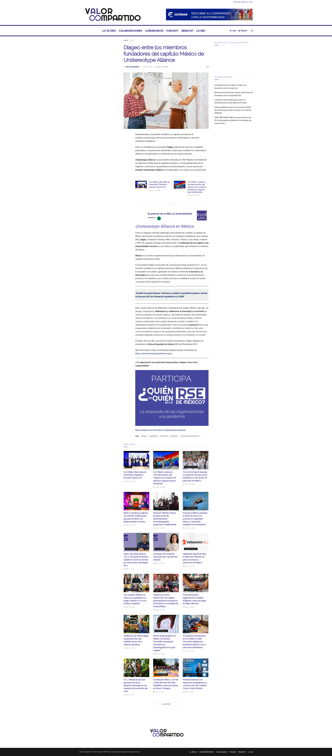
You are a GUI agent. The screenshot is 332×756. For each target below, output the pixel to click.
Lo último (109, 30)
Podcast (172, 30)
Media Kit (187, 30)
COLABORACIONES (130, 30)
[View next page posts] (174, 203)
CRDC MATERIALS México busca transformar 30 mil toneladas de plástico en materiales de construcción (232, 120)
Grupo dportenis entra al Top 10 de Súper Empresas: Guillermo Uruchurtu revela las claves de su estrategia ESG (136, 560)
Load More (166, 704)
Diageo (144, 436)
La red (200, 30)
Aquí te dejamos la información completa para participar (160, 430)
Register (243, 31)
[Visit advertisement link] (209, 14)
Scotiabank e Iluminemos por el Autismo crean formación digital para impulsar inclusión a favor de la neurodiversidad (194, 642)
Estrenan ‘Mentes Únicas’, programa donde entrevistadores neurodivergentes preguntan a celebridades (165, 519)
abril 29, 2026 (159, 563)
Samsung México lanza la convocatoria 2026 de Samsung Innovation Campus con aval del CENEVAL (232, 110)
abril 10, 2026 (159, 654)
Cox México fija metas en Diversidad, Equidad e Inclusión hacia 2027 (159, 184)
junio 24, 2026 (189, 484)
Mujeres (174, 436)
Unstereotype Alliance (190, 436)
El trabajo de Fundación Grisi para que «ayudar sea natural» (165, 557)
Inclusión (164, 436)
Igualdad (153, 436)
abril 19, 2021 (148, 67)
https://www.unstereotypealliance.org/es (153, 353)
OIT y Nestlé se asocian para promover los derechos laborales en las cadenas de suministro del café (136, 685)
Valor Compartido (132, 67)
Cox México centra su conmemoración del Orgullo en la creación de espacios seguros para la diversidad (196, 187)
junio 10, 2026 (189, 528)
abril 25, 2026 (189, 566)
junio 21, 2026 (130, 525)
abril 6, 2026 (129, 695)
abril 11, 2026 (130, 648)
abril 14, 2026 (189, 607)
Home (126, 40)
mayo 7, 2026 (129, 569)
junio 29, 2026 (194, 195)
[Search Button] (252, 30)
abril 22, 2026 (130, 607)
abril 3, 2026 (188, 692)
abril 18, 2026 (159, 610)
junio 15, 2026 (159, 528)
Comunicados (154, 30)
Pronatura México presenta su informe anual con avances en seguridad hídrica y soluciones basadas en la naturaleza (195, 519)
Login (233, 31)
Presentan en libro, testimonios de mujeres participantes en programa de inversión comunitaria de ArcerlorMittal (165, 601)
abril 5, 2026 (159, 692)
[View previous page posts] (169, 203)
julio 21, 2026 (155, 190)
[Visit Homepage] (111, 14)
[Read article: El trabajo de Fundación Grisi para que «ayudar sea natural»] (166, 542)
